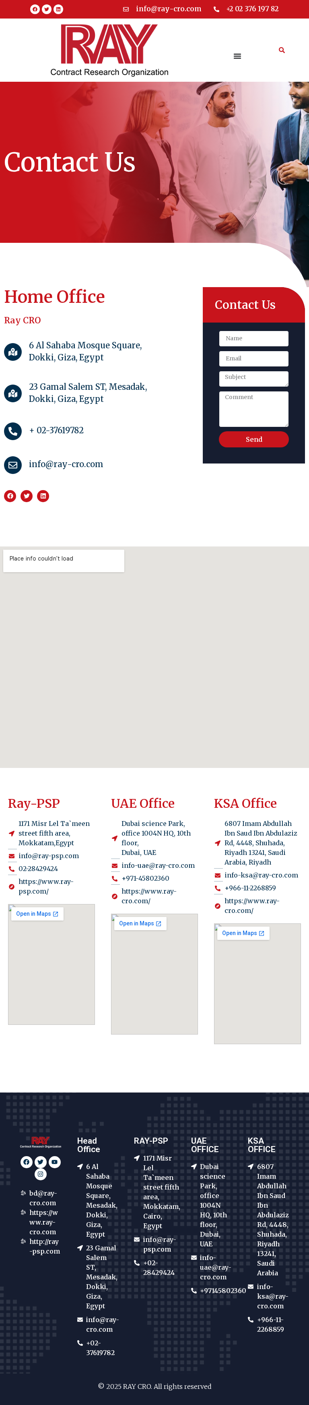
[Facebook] (35, 9)
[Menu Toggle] (237, 56)
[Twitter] (47, 9)
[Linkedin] (58, 9)
